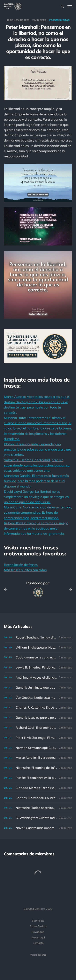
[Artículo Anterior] (7, 589)
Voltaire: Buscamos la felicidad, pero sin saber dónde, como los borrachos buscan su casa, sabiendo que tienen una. (37, 465)
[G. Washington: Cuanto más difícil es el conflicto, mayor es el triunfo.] (38, 818)
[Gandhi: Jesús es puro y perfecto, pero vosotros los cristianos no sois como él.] (38, 718)
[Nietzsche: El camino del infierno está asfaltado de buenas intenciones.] (38, 768)
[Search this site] (62, 6)
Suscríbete (38, 920)
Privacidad (38, 931)
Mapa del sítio (38, 954)
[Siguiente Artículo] (69, 589)
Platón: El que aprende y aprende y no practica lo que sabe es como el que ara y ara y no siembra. (37, 449)
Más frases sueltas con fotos (25, 570)
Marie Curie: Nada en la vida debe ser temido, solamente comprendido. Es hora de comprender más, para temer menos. (38, 512)
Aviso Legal (38, 937)
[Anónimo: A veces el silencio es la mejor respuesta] (38, 677)
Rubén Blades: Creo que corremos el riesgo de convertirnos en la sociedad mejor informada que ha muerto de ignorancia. (36, 528)
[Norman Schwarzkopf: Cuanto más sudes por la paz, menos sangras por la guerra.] (38, 748)
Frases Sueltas (38, 926)
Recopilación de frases (21, 565)
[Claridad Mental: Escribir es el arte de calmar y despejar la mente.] (38, 788)
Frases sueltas (59, 20)
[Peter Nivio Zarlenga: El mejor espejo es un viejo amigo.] (38, 738)
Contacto (38, 942)
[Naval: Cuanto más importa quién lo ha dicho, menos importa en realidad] (38, 828)
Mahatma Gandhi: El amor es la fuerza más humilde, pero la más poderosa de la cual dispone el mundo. (36, 481)
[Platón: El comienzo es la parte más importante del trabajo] (38, 778)
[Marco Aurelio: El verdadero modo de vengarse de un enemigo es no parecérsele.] (38, 758)
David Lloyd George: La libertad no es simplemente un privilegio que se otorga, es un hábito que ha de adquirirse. (36, 496)
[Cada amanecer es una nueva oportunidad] (38, 657)
